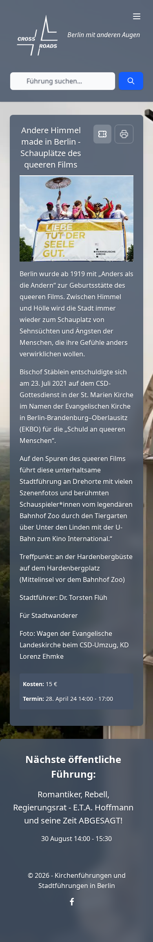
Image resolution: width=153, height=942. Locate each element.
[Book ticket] (102, 134)
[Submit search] (131, 81)
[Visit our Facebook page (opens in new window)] (77, 907)
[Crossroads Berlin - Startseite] (37, 35)
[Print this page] (124, 134)
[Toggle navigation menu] (136, 16)
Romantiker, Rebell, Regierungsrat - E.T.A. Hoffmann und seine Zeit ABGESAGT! (73, 807)
